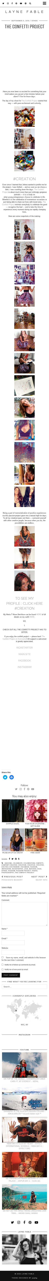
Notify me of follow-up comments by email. (20, 965)
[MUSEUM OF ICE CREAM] (13, 839)
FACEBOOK (24, 660)
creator (40, 865)
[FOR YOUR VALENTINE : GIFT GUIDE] (36, 810)
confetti (39, 863)
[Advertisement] (24, 61)
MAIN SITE (25, 654)
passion (11, 871)
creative (31, 865)
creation (22, 865)
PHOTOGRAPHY (8, 873)
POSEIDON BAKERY (12, 878)
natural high (35, 869)
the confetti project (24, 873)
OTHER (35, 21)
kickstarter (17, 869)
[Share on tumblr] (19, 859)
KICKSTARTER (24, 647)
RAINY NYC (39, 878)
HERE (38, 614)
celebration (29, 863)
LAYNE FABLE (28, 1274)
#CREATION (24, 179)
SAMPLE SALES (12, 824)
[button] (45, 3)
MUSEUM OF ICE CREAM (12, 853)
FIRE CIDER (35, 853)
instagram (6, 869)
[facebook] (12, 3)
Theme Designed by (24, 1278)
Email (4, 938)
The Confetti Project (29, 101)
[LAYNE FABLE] (24, 12)
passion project (23, 871)
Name (4, 929)
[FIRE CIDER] (36, 839)
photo (34, 871)
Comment (5, 900)
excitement (15, 867)
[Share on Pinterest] (16, 859)
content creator (9, 865)
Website (5, 948)
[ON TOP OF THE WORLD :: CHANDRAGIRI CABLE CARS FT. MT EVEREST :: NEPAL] (24, 1065)
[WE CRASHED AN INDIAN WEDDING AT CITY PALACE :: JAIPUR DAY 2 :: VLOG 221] (24, 1164)
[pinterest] (16, 3)
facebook (25, 867)
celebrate (18, 863)
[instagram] (8, 3)
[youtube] (21, 3)
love (26, 869)
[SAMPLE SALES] (13, 810)
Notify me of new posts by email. (16, 970)
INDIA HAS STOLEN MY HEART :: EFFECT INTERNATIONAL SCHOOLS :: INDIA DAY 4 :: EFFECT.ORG (24, 1146)
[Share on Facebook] (9, 859)
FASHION (33, 867)
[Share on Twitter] (12, 859)
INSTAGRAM (25, 667)
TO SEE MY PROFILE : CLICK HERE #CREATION (24, 603)
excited (5, 867)
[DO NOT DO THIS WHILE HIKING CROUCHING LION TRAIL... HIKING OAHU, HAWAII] (24, 1197)
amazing (8, 863)
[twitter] (3, 3)
